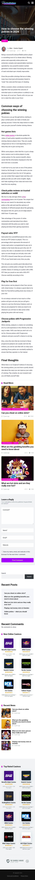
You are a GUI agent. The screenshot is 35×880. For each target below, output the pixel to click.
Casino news (6, 409)
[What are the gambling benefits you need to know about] (17, 432)
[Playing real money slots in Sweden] (6, 750)
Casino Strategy (17, 409)
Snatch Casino (9, 670)
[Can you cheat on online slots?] (17, 398)
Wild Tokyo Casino (8, 843)
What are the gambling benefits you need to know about (17, 448)
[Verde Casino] (26, 668)
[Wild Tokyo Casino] (8, 841)
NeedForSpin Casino (9, 650)
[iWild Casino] (26, 647)
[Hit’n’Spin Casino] (26, 841)
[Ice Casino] (8, 688)
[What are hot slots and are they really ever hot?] (17, 468)
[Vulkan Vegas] (26, 688)
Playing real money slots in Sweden (16, 608)
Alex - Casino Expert (16, 48)
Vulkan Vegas (26, 691)
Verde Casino (26, 670)
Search (3, 573)
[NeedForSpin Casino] (8, 647)
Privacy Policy (24, 876)
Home (2, 34)
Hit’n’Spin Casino (26, 843)
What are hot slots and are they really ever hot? (17, 603)
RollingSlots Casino (9, 803)
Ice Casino (8, 691)
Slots (4, 40)
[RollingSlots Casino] (8, 800)
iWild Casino (26, 650)
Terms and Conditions (13, 876)
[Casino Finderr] (8, 2)
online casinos (10, 135)
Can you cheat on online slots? (15, 413)
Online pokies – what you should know (15, 613)
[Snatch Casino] (8, 668)
